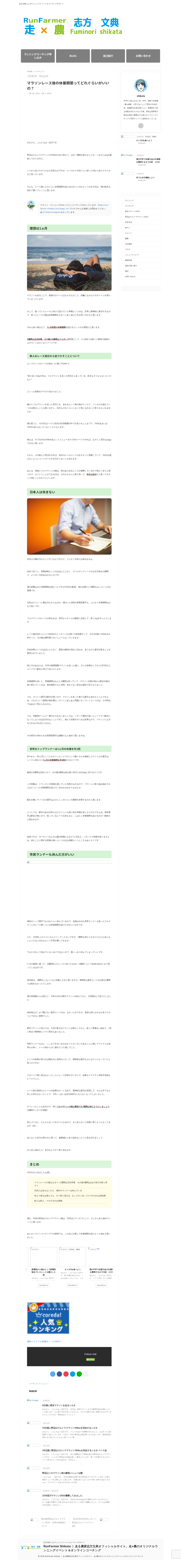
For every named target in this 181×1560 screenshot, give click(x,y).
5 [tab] (75, 1293)
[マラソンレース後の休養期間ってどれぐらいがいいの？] (72, 1374)
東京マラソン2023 (132, 211)
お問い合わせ (130, 276)
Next (109, 1268)
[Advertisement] (69, 115)
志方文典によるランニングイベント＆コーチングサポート (64, 1542)
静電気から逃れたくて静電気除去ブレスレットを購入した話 (40, 1272)
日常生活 (128, 222)
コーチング (33, 1384)
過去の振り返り (131, 266)
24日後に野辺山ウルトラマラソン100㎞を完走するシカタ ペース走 (74, 1450)
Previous (29, 1268)
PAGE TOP (174, 1510)
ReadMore (40, 1285)
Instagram (56, 212)
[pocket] (66, 1374)
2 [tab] (67, 1293)
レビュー (128, 233)
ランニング (43, 1384)
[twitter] (52, 1374)
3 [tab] (70, 1293)
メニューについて (132, 255)
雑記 (127, 271)
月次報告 (128, 244)
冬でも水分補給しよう (145, 177)
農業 (127, 238)
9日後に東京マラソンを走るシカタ (59, 1405)
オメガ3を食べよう (69, 1269)
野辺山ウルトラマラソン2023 (136, 217)
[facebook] (59, 1374)
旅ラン (127, 228)
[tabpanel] (40, 1268)
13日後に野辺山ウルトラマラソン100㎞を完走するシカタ (70, 1427)
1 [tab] (64, 1293)
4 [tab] (72, 1293)
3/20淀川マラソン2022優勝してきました (62, 1495)
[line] (79, 1374)
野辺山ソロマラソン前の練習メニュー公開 (62, 1473)
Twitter (47, 212)
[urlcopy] (86, 1374)
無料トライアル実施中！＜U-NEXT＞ (45, 1341)
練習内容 (128, 260)
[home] (141, 125)
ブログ (127, 249)
